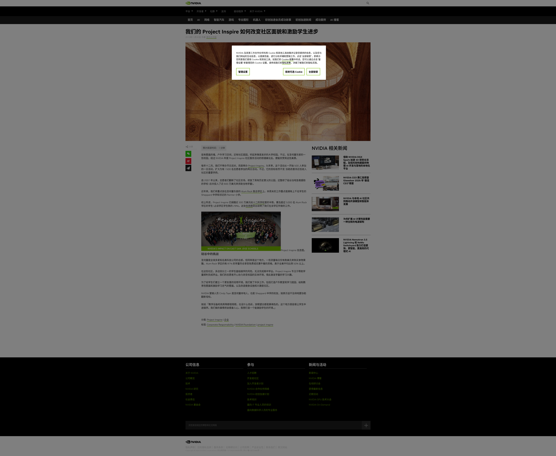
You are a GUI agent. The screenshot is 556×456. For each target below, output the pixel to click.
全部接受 (313, 71)
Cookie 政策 (288, 59)
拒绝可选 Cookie (293, 71)
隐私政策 (286, 62)
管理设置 (243, 71)
